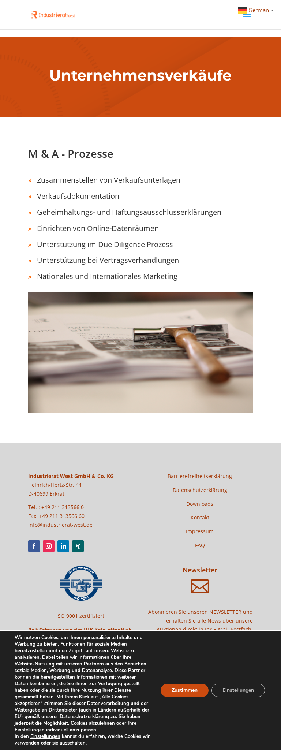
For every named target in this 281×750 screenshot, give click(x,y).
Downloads (199, 503)
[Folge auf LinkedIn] (63, 546)
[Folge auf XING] (78, 546)
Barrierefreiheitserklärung (200, 476)
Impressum (200, 531)
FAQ (200, 545)
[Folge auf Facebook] (34, 546)
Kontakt (200, 517)
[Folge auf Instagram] (49, 546)
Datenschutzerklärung (200, 489)
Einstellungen (45, 736)
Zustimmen (185, 690)
